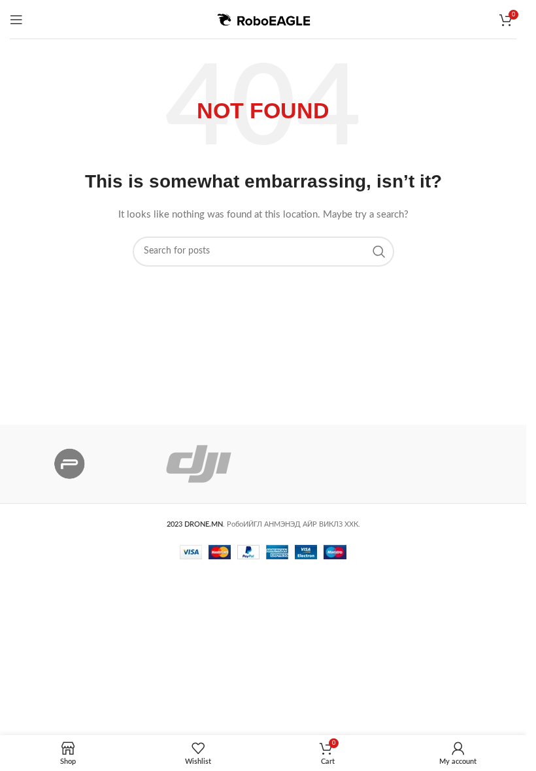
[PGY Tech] (69, 464)
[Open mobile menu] (16, 20)
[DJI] (198, 464)
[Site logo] (263, 19)
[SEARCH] (379, 252)
